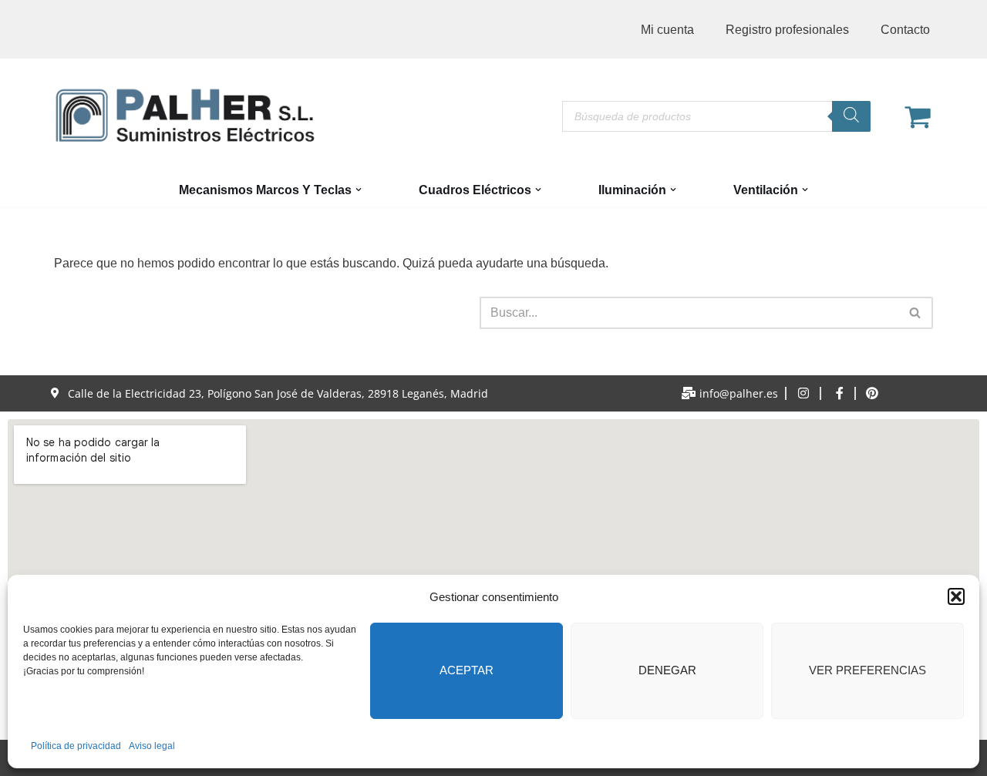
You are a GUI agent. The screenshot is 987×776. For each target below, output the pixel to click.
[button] (956, 596)
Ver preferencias (867, 670)
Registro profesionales (787, 29)
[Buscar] (851, 116)
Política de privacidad (76, 746)
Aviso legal (152, 746)
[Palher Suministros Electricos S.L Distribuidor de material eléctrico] (185, 115)
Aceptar (467, 670)
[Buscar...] (267, 313)
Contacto (905, 29)
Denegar (667, 670)
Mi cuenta (667, 29)
